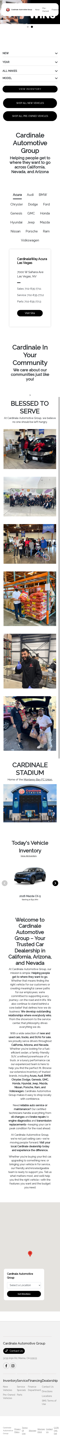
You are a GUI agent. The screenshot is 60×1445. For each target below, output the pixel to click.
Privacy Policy (17, 1430)
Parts (19, 1394)
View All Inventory (29, 856)
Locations (47, 1396)
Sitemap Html (41, 1430)
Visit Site (30, 313)
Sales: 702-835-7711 (29, 288)
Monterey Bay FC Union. (38, 779)
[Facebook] (6, 1365)
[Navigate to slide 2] (32, 27)
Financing (35, 1381)
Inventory (10, 1381)
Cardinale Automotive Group (8, 1431)
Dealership (50, 1381)
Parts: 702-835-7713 (29, 301)
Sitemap (32, 1430)
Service (22, 1381)
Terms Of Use (25, 1431)
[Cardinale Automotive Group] (19, 9)
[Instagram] (13, 1365)
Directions (47, 1391)
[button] (30, 1254)
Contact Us (16, 1350)
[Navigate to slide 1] (28, 27)
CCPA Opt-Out (56, 1431)
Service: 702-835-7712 (30, 295)
